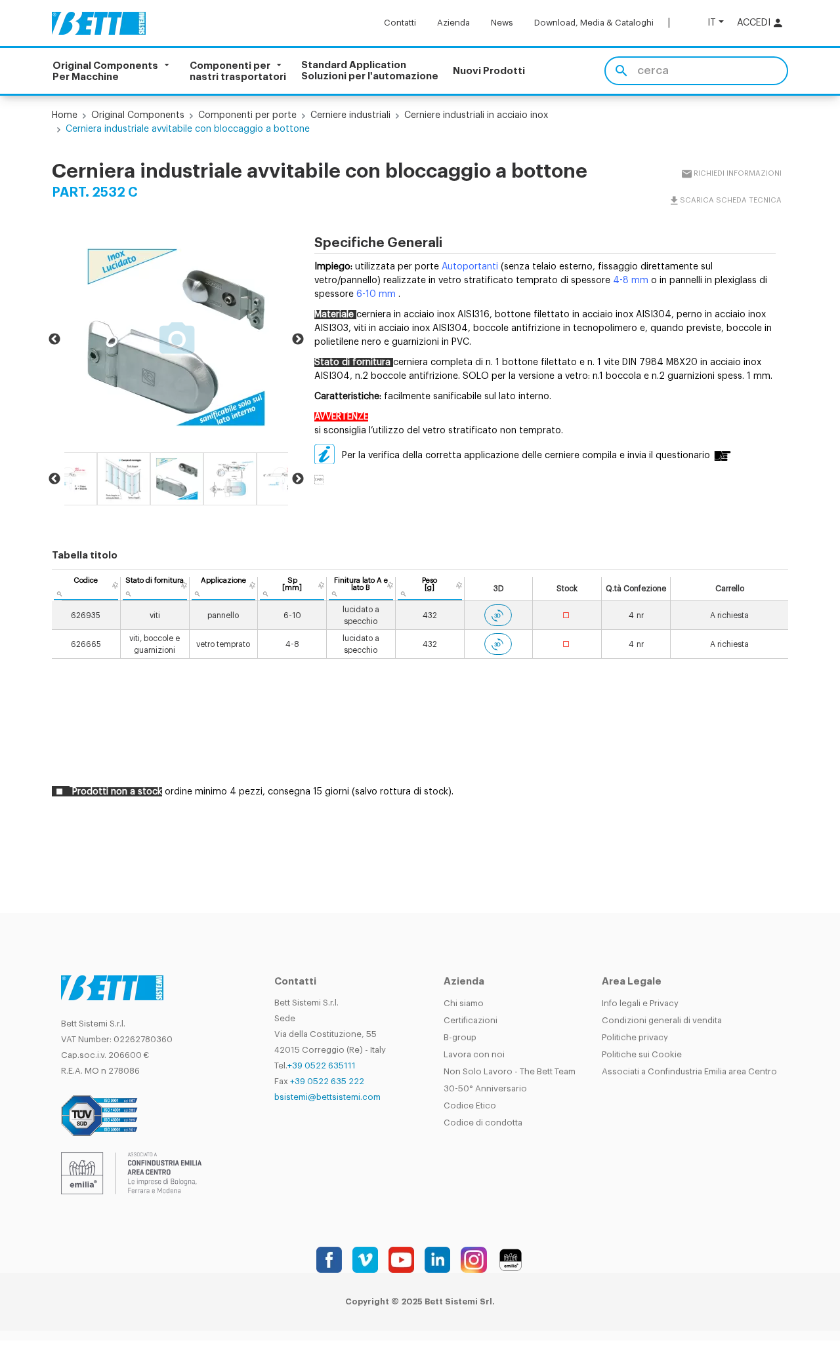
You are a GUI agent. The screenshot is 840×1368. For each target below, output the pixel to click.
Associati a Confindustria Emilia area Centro (689, 1071)
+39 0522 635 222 (327, 1081)
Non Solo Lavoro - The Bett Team (510, 1071)
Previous (54, 339)
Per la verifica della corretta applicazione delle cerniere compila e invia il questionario (526, 455)
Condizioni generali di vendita (662, 1020)
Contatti (400, 22)
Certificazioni (470, 1020)
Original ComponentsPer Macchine (105, 70)
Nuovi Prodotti (489, 71)
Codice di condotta (483, 1122)
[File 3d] (498, 615)
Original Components (137, 115)
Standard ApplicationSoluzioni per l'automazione (369, 70)
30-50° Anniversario (485, 1088)
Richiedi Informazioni (737, 173)
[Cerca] (621, 70)
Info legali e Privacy (640, 1003)
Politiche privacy (635, 1037)
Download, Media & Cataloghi (594, 22)
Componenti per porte (247, 115)
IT (711, 23)
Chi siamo (464, 1003)
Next (297, 339)
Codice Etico (470, 1105)
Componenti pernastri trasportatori (238, 70)
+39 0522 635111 (321, 1065)
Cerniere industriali (350, 115)
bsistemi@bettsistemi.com (327, 1097)
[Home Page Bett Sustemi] (99, 23)
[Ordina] (115, 585)
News (502, 22)
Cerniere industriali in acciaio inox (476, 115)
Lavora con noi (474, 1054)
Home (64, 115)
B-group (460, 1037)
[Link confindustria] (131, 1172)
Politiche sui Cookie (642, 1054)
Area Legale (632, 982)
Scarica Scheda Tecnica (730, 200)
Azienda (453, 22)
